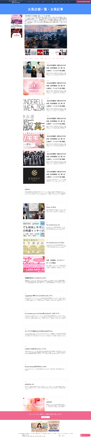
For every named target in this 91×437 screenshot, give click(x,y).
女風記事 (31, 58)
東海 (47, 204)
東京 (46, 58)
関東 (57, 58)
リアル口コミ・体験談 (39, 58)
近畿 (47, 257)
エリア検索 (25, 58)
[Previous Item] (26, 37)
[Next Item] (65, 37)
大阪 (49, 58)
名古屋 (53, 58)
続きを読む (62, 58)
